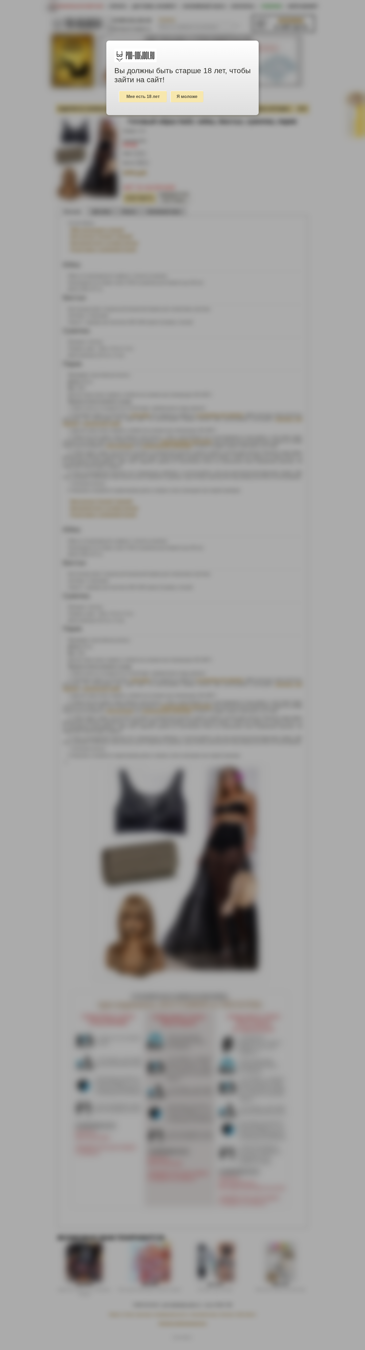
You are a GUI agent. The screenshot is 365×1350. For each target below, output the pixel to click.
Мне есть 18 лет (143, 96)
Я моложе (187, 96)
